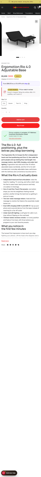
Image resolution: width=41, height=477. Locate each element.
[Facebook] (8, 245)
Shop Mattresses (18, 13)
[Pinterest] (13, 245)
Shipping (3, 79)
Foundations (29, 13)
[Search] (35, 7)
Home (3, 13)
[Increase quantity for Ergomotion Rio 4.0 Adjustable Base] (9, 112)
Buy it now (20, 125)
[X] (10, 245)
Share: (3, 244)
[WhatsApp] (16, 245)
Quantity (3, 108)
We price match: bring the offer (22, 1)
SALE (9, 13)
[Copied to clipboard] (18, 245)
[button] (9, 472)
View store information (15, 138)
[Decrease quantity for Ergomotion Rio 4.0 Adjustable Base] (3, 112)
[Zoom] (36, 21)
